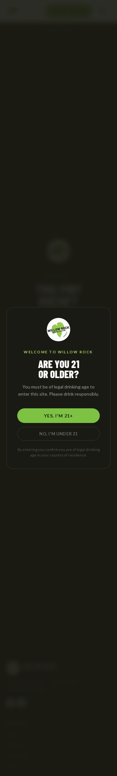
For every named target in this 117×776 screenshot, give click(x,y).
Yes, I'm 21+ (58, 415)
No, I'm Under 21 (58, 433)
